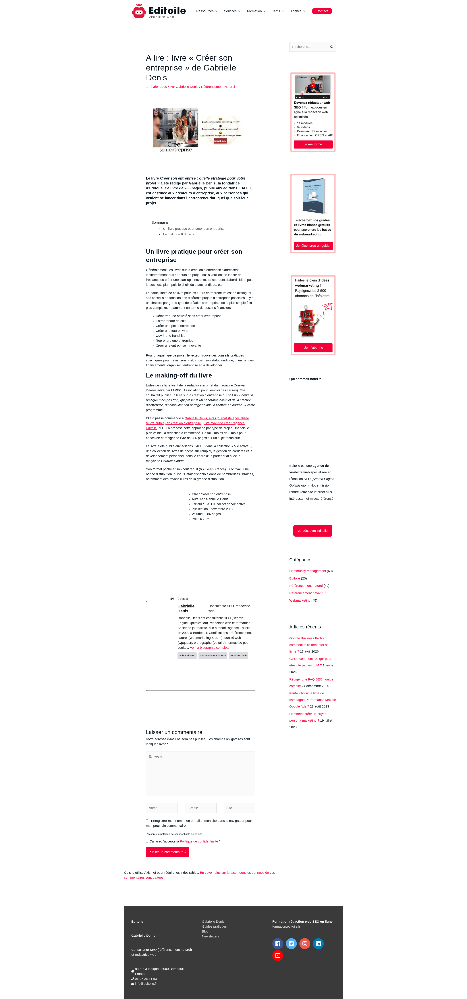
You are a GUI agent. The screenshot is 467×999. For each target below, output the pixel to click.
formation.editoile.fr (286, 926)
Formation (254, 11)
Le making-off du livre (178, 234)
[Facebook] (189, 674)
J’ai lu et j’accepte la (185, 841)
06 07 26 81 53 (146, 979)
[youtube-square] (278, 955)
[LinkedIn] (241, 674)
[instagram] (305, 943)
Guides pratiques (214, 926)
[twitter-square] (292, 943)
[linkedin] (319, 943)
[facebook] (278, 943)
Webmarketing (299, 600)
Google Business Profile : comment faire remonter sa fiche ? (309, 644)
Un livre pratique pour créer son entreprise (194, 228)
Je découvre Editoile (313, 531)
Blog (205, 931)
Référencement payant (306, 593)
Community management (307, 571)
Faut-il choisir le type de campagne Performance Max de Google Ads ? (312, 699)
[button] (322, 11)
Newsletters (210, 936)
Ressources (205, 11)
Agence (296, 11)
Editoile (294, 578)
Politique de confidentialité (199, 841)
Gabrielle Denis (213, 921)
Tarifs (276, 11)
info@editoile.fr (146, 983)
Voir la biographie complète (209, 647)
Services (230, 11)
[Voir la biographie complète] (230, 647)
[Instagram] (215, 674)
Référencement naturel (218, 87)
